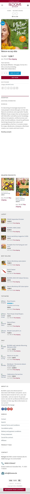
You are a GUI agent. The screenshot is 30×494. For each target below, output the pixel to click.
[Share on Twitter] (8, 88)
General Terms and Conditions (10, 425)
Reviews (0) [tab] (4, 104)
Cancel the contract (7, 437)
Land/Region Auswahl (14, 1)
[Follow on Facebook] (2, 409)
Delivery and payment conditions (11, 431)
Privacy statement (6, 434)
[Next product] (13, 13)
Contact (3, 419)
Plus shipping (13, 59)
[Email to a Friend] (11, 88)
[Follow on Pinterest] (8, 409)
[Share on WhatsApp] (2, 88)
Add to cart (14, 73)
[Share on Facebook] (5, 88)
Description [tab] (4, 97)
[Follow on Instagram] (5, 409)
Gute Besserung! (5, 193)
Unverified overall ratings (13, 305)
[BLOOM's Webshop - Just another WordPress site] (15, 5)
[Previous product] (16, 13)
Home (9, 10)
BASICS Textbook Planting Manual (20, 199)
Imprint (3, 422)
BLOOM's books (18, 10)
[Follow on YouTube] (11, 409)
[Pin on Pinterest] (14, 88)
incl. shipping (16, 265)
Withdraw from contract (14, 489)
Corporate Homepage (7, 405)
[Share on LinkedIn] (17, 88)
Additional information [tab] (8, 101)
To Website (18, 483)
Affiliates (3, 440)
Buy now (15, 77)
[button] (2, 5)
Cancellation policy (6, 428)
